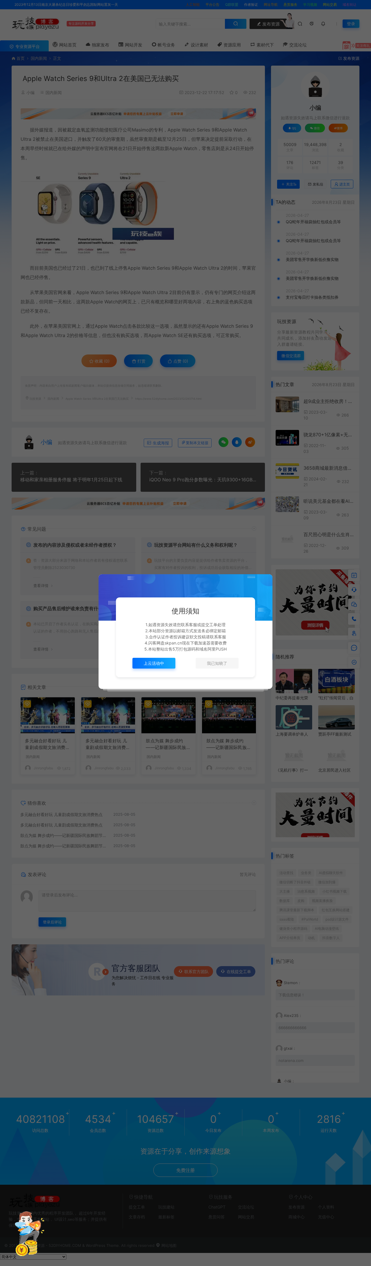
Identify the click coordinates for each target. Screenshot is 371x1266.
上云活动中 (154, 663)
